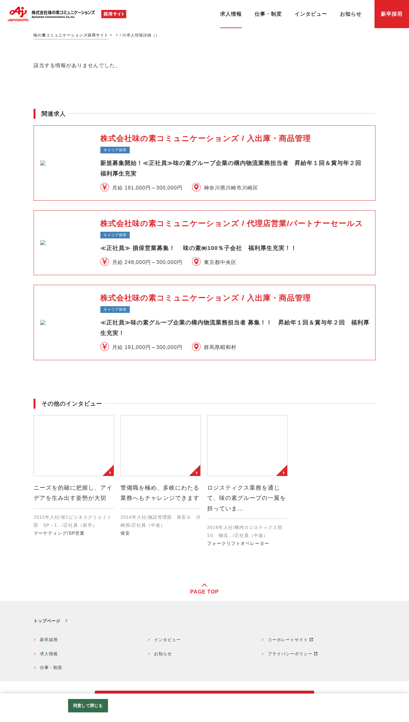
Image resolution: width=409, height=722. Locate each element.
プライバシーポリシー (290, 653)
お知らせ (163, 653)
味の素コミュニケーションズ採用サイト (71, 35)
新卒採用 (49, 639)
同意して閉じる (88, 705)
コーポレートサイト (288, 639)
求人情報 (49, 653)
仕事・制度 (51, 667)
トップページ (47, 620)
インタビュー (167, 639)
